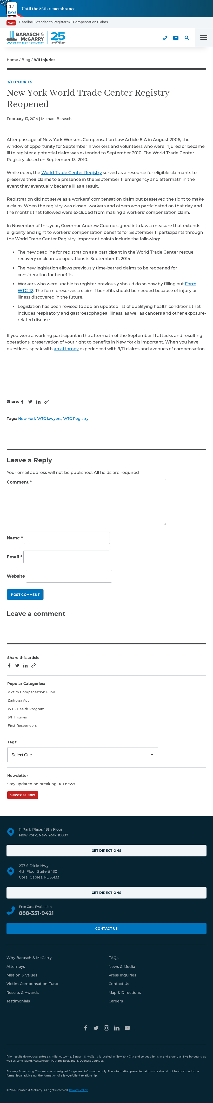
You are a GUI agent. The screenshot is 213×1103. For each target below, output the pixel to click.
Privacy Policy (78, 1090)
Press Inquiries (122, 975)
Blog (26, 59)
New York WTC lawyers (39, 418)
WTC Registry (76, 418)
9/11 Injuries (20, 82)
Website (16, 576)
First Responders (22, 726)
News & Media (122, 966)
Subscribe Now (22, 795)
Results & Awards (22, 992)
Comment (19, 482)
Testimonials (18, 1001)
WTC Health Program (26, 709)
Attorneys (15, 966)
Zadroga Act (18, 700)
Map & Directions (125, 992)
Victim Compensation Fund (31, 692)
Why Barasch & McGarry (29, 957)
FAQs (113, 957)
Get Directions (106, 851)
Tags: (12, 742)
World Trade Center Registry (71, 172)
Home (12, 59)
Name (15, 538)
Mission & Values (21, 975)
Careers (116, 1001)
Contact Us (106, 928)
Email (14, 557)
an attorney (66, 348)
